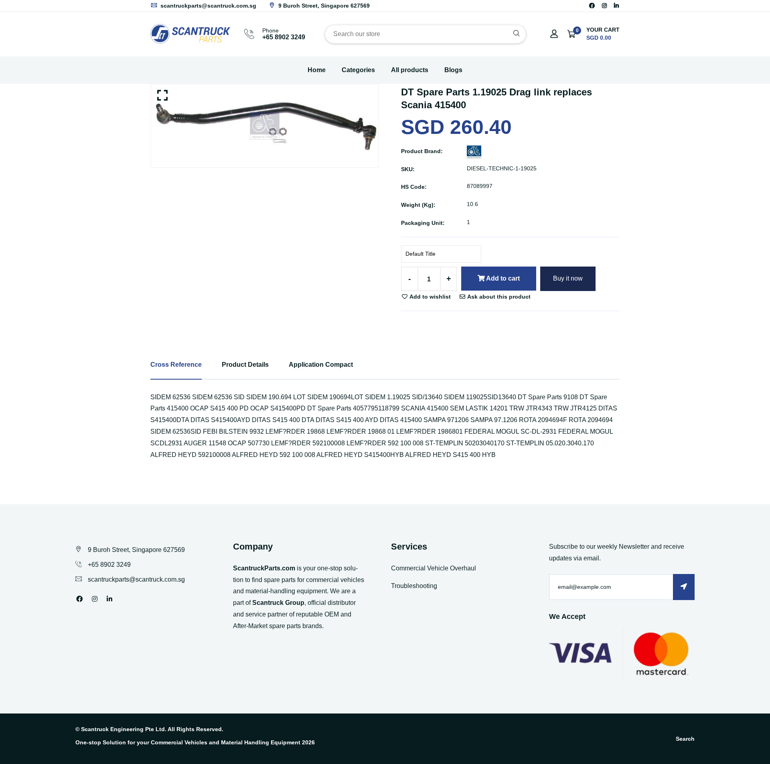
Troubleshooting (414, 585)
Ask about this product (498, 296)
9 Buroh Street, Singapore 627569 (323, 5)
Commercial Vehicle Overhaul (433, 568)
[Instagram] (604, 5)
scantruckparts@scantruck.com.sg (207, 5)
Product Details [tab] (245, 364)
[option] (264, 126)
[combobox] (425, 34)
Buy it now (568, 278)
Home (317, 70)
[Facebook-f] (592, 5)
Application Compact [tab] (321, 364)
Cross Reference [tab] (176, 364)
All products (409, 70)
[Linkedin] (616, 5)
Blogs (453, 70)
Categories (358, 70)
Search (685, 739)
